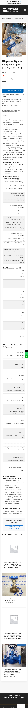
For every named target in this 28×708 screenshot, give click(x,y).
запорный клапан (17, 110)
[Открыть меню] (26, 10)
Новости (22, 700)
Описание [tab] (5, 115)
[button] (24, 25)
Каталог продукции (11, 697)
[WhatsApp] (26, 353)
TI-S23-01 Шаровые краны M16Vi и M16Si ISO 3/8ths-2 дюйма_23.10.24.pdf (14, 526)
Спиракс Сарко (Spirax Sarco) (11, 111)
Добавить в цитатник (12, 90)
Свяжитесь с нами (10, 700)
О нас (22, 697)
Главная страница (14, 695)
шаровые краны (10, 110)
